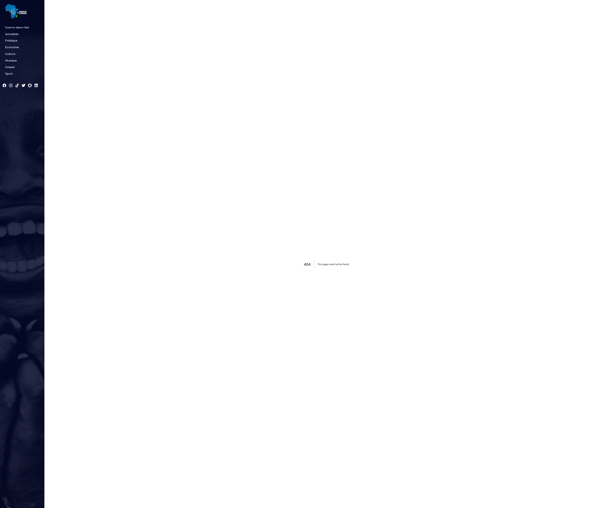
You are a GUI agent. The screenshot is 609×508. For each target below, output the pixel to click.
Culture (10, 53)
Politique (11, 40)
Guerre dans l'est (17, 27)
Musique (11, 60)
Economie (12, 47)
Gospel (10, 67)
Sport (9, 73)
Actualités (12, 34)
